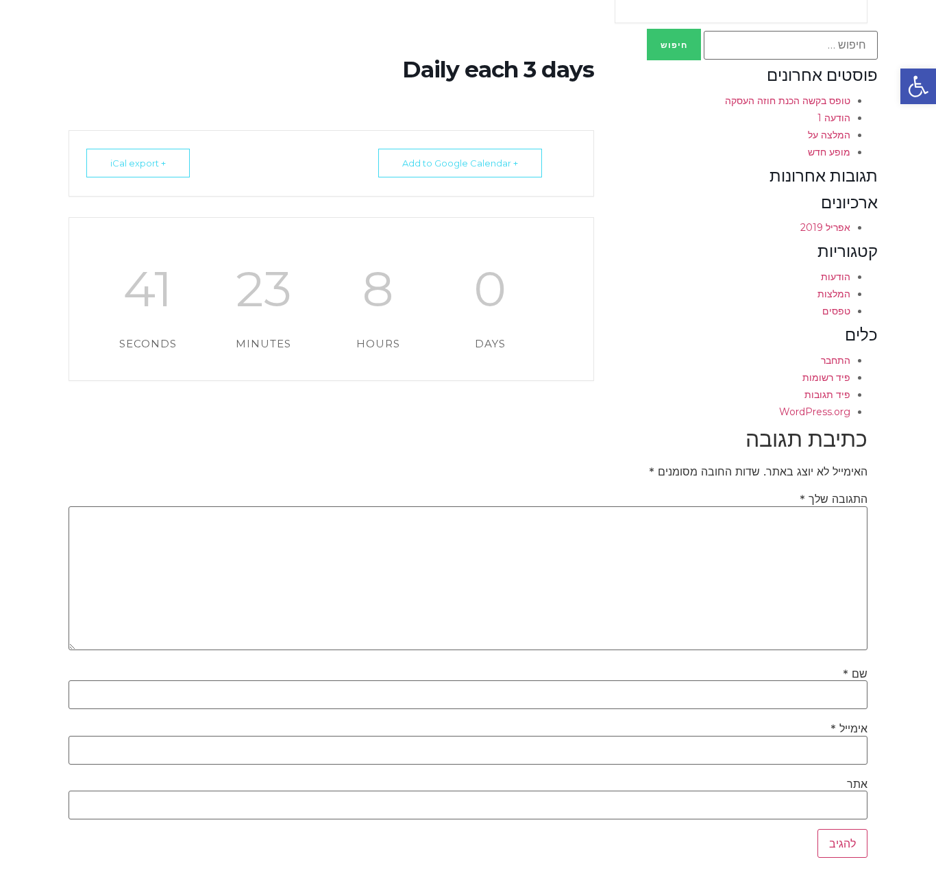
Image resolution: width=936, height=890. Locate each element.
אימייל (848, 728)
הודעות (835, 277)
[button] (918, 86)
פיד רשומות (826, 377)
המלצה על (829, 135)
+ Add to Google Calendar (460, 163)
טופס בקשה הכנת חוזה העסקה (787, 101)
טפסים (836, 311)
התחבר (835, 360)
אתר (857, 783)
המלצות (833, 294)
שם (855, 673)
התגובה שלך (833, 498)
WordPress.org (814, 412)
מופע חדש (829, 152)
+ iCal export (138, 163)
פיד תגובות (827, 394)
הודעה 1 (833, 118)
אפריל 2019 (825, 227)
